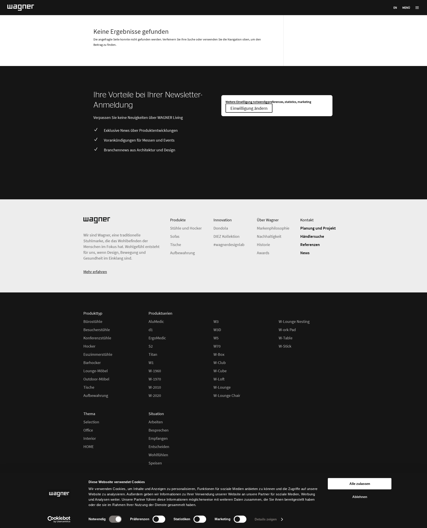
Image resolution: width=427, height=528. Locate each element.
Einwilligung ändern (249, 108)
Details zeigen (266, 519)
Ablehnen (359, 497)
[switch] (159, 519)
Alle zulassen (359, 484)
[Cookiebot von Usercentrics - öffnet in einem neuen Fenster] (59, 519)
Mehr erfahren (95, 271)
